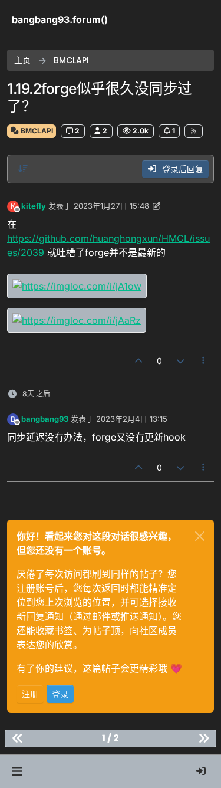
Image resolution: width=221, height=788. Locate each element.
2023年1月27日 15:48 (111, 206)
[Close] (200, 536)
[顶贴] (139, 361)
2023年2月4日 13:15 (131, 418)
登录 (60, 694)
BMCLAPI (36, 130)
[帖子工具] (204, 361)
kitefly (33, 206)
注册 (30, 694)
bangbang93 (44, 418)
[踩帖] (180, 361)
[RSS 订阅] (193, 130)
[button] (17, 771)
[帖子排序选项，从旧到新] (23, 169)
